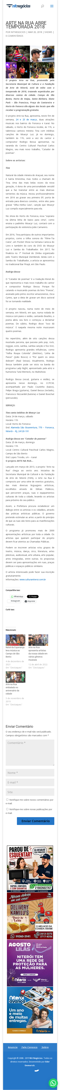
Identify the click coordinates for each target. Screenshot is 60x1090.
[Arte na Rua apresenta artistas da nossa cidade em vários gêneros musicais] (38, 640)
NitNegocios (18, 32)
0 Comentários (14, 35)
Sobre (45, 1047)
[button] (53, 1083)
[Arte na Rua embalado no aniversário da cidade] (15, 677)
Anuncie (13, 1047)
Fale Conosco (30, 1047)
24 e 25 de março (26, 119)
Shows (48, 32)
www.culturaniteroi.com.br (33, 579)
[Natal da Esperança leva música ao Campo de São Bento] (15, 640)
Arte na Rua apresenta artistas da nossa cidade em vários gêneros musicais (37, 653)
